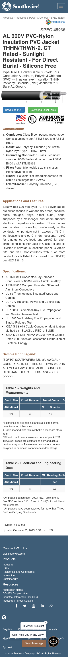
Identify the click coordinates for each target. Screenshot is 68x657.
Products (8, 17)
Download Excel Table (43, 110)
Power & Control (38, 17)
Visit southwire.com (14, 553)
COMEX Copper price (15, 593)
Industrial (21, 17)
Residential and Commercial (19, 571)
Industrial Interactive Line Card (20, 597)
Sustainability (10, 579)
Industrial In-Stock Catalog (18, 600)
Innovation (9, 575)
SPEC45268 (58, 17)
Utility (6, 568)
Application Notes (13, 589)
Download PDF (13, 110)
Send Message (34, 643)
